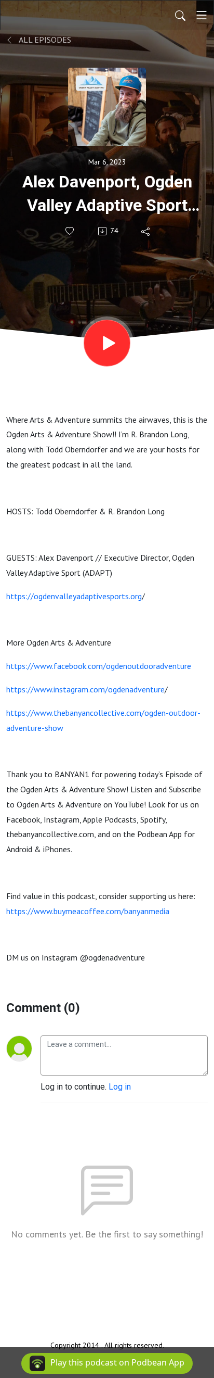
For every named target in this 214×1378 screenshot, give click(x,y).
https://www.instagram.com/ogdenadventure (85, 689)
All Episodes (44, 39)
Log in (120, 1087)
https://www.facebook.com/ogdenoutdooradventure (98, 666)
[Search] (180, 15)
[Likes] (70, 230)
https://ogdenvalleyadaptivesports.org (74, 596)
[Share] (146, 231)
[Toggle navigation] (201, 15)
